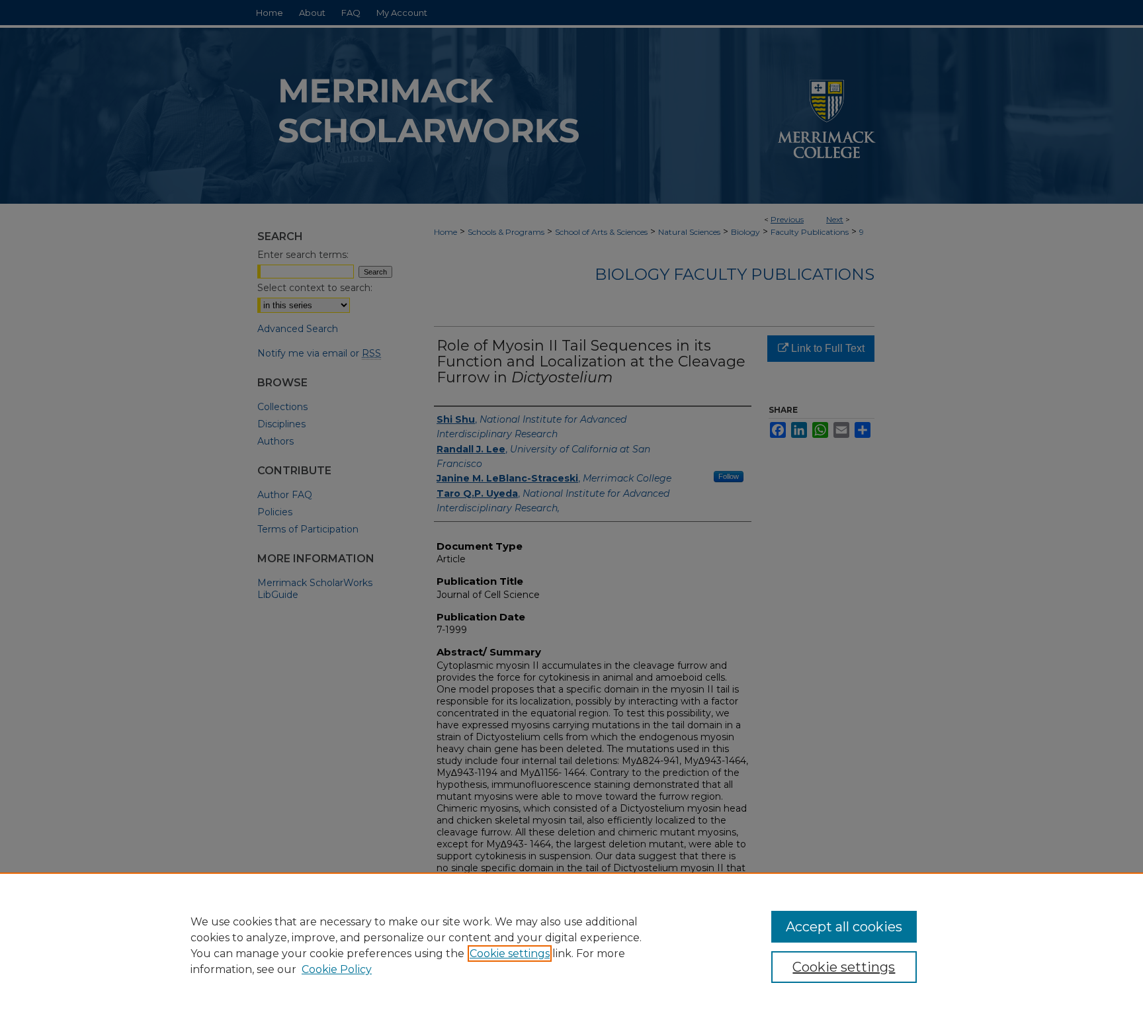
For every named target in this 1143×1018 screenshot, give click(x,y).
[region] (571, 945)
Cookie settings (510, 953)
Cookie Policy (337, 969)
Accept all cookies (844, 927)
